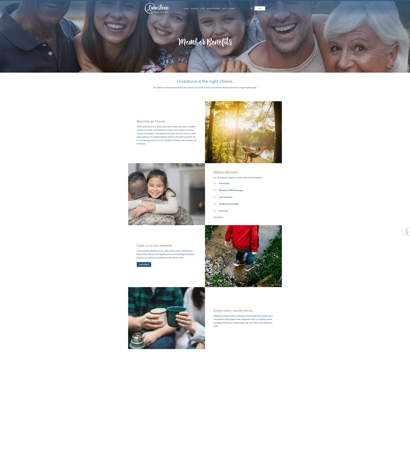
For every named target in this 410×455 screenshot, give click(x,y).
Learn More (218, 217)
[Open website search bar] (251, 8)
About (224, 8)
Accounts (194, 8)
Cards (202, 8)
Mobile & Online (213, 8)
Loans (186, 8)
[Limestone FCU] (157, 8)
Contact (232, 8)
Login (260, 8)
